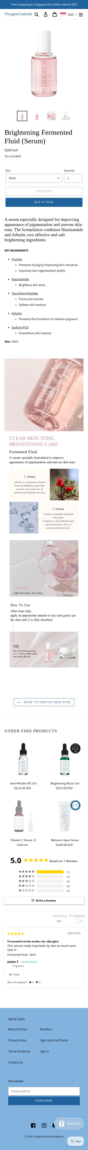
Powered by (69, 916)
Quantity (69, 170)
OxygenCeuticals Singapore (48, 1136)
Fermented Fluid (17, 954)
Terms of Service (19, 1051)
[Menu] (80, 14)
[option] (22, 116)
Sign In (44, 1051)
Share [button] (16, 974)
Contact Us (15, 1062)
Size (8, 170)
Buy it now (44, 202)
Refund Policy (17, 1029)
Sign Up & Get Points (54, 1040)
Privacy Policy (17, 1040)
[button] (31, 982)
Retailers (46, 1029)
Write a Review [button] (46, 900)
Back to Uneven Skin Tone (47, 702)
